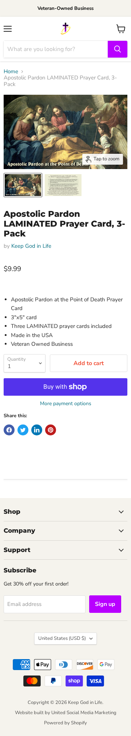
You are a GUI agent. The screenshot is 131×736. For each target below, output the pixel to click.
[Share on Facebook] (9, 429)
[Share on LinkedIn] (36, 429)
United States (62, 638)
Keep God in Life (31, 246)
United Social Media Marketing (83, 712)
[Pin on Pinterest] (50, 429)
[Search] (117, 49)
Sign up (105, 604)
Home (11, 71)
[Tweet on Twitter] (22, 429)
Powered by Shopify (65, 723)
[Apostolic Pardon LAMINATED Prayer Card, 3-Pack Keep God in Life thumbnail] (23, 185)
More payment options (65, 404)
